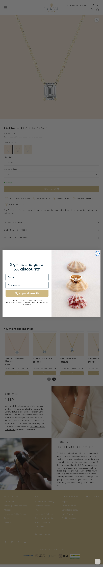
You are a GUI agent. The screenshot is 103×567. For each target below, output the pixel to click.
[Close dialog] (97, 253)
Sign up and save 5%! (27, 293)
